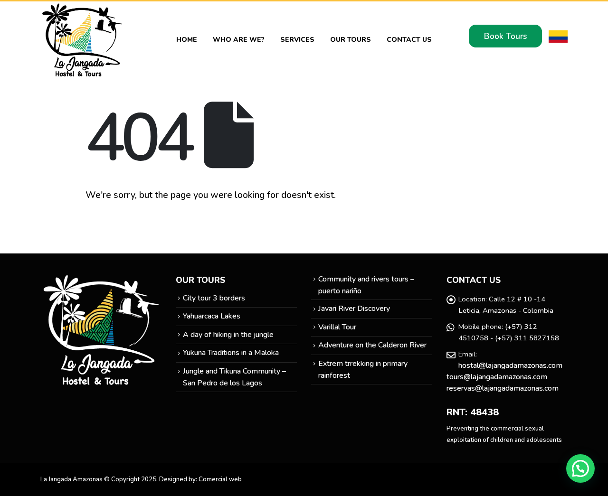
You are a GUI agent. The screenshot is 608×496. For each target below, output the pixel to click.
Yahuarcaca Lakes (211, 316)
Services (297, 39)
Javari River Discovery (354, 308)
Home (186, 39)
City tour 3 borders (214, 298)
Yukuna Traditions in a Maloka (231, 352)
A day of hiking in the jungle (228, 334)
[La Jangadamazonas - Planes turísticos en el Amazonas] (83, 39)
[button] (580, 468)
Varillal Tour (337, 327)
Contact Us (409, 39)
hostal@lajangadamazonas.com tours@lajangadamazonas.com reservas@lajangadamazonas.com (504, 376)
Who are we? (239, 39)
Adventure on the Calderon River (372, 345)
